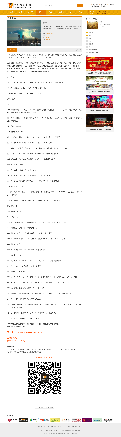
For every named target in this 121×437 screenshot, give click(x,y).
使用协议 (81, 426)
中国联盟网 (74, 433)
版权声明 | (75, 426)
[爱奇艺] (55, 420)
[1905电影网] (97, 420)
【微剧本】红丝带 (92, 49)
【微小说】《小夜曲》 (93, 52)
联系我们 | (47, 426)
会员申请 (95, 4)
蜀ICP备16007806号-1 (61, 433)
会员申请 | (54, 426)
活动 (80, 12)
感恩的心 (90, 44)
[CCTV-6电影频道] (108, 420)
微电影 (30, 12)
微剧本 (40, 12)
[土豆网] (66, 420)
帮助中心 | (61, 426)
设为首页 (103, 4)
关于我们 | (40, 426)
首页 (11, 12)
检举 (89, 38)
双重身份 (90, 32)
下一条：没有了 (49, 407)
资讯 (20, 12)
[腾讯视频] (34, 420)
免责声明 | (68, 426)
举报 (89, 35)
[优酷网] (44, 420)
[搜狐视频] (76, 420)
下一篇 (79, 49)
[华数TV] (87, 420)
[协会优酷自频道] (23, 420)
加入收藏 (111, 4)
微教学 (51, 12)
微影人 (61, 12)
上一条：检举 (39, 407)
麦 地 (89, 46)
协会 (71, 12)
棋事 (89, 41)
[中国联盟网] (12, 420)
